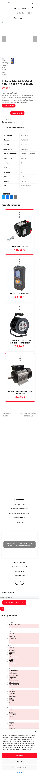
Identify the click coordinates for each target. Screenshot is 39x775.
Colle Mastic (12, 726)
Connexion (18, 18)
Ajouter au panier (17, 113)
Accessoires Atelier (14, 675)
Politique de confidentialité (19, 509)
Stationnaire (13, 673)
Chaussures (12, 714)
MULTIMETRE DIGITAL (7, 415)
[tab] (13, 127)
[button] (36, 731)
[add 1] (7, 112)
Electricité (13, 122)
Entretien (12, 636)
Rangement (12, 678)
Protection (12, 717)
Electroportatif (13, 671)
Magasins (19, 522)
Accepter (19, 755)
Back (11, 627)
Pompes (11, 648)
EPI (5, 707)
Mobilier (11, 659)
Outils (10, 655)
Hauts (11, 712)
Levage (11, 698)
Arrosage (12, 650)
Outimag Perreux (8, 615)
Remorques (12, 696)
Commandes (19, 571)
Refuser (19, 761)
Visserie (11, 724)
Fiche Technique (9, 106)
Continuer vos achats (14, 602)
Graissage (12, 703)
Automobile (8, 689)
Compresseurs (13, 680)
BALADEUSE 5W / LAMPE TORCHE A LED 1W (25, 415)
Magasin (19, 772)
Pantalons (12, 710)
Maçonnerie (12, 664)
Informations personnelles (19, 567)
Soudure (11, 682)
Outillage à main (14, 684)
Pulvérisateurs (13, 657)
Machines (12, 652)
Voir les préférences (19, 767)
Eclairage (11, 701)
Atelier (6, 668)
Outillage (12, 691)
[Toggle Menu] (2, 609)
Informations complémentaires (13, 128)
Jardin (6, 645)
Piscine (6, 632)
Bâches (11, 641)
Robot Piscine (13, 634)
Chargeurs (12, 694)
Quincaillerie (8, 721)
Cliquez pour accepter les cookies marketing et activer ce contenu (19, 544)
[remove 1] (7, 114)
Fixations (12, 728)
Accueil (6, 620)
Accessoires (12, 638)
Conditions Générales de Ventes (19, 513)
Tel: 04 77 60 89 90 (21, 8)
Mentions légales (19, 504)
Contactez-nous (19, 518)
